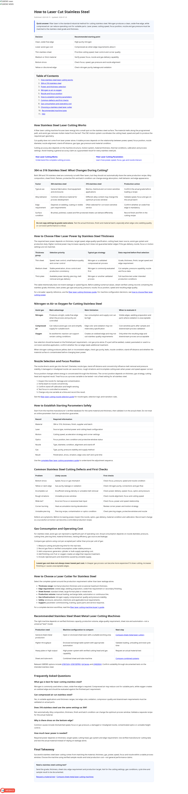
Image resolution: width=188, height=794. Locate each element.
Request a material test (45, 777)
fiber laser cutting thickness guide (83, 292)
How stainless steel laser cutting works (57, 80)
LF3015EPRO (75, 664)
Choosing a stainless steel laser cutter (56, 107)
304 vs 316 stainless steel (51, 83)
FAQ (43, 114)
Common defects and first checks (55, 100)
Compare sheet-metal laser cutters (130, 635)
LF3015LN (66, 664)
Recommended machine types (54, 110)
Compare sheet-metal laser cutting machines (75, 777)
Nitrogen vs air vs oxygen (51, 90)
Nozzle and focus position (51, 93)
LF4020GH (97, 664)
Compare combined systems (127, 658)
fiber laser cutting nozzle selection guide (57, 397)
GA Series (85, 664)
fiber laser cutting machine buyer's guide (87, 607)
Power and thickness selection (53, 86)
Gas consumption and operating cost (56, 103)
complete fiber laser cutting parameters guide (60, 460)
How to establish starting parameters (56, 97)
